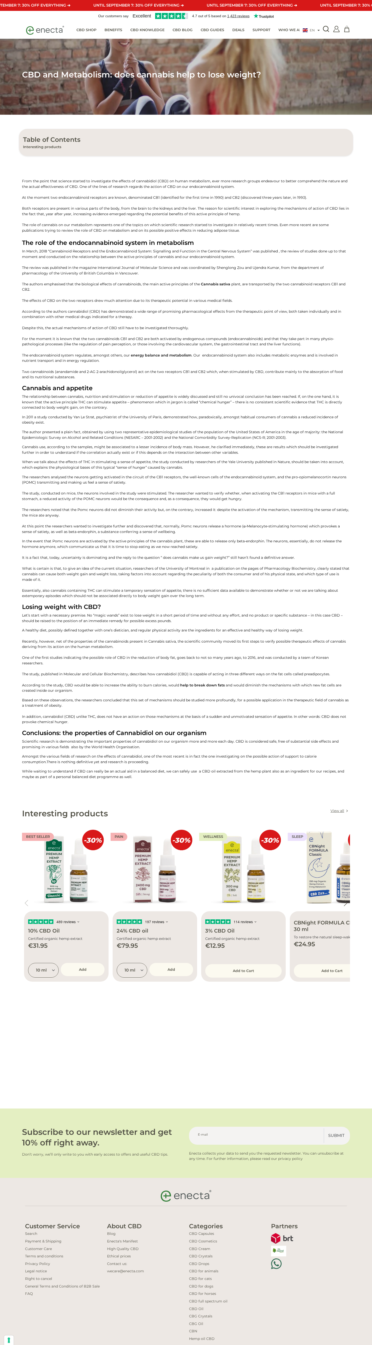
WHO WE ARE (291, 30)
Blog (111, 1233)
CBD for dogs (201, 1286)
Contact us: (117, 1263)
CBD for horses (202, 1293)
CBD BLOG (183, 30)
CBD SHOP (86, 30)
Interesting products (42, 147)
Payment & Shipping (43, 1241)
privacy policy (290, 1158)
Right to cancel (38, 1278)
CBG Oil (196, 1323)
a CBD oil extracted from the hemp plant (234, 771)
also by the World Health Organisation (104, 747)
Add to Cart (243, 970)
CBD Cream (199, 1249)
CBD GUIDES (212, 30)
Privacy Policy (37, 1263)
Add (83, 969)
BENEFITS (113, 30)
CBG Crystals (200, 1316)
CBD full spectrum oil (208, 1301)
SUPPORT (261, 30)
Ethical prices (119, 1256)
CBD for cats (200, 1278)
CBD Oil (196, 1309)
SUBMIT (336, 1135)
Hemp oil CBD (202, 1338)
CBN (193, 1331)
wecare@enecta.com (125, 1271)
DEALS (238, 30)
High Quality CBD (123, 1249)
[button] (311, 30)
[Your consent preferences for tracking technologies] (9, 1340)
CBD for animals (203, 1271)
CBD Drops (199, 1263)
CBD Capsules (201, 1233)
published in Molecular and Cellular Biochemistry (84, 674)
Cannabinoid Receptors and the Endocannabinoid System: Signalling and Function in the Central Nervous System (150, 251)
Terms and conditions (44, 1256)
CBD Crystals (201, 1256)
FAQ (29, 1293)
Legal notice (36, 1271)
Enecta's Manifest (122, 1241)
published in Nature (272, 462)
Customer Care (38, 1249)
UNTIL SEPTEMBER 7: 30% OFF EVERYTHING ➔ (138, 5)
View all (337, 810)
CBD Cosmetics (203, 1241)
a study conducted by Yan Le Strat (63, 417)
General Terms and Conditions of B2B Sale (62, 1286)
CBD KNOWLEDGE (147, 30)
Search (31, 1233)
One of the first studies (42, 657)
